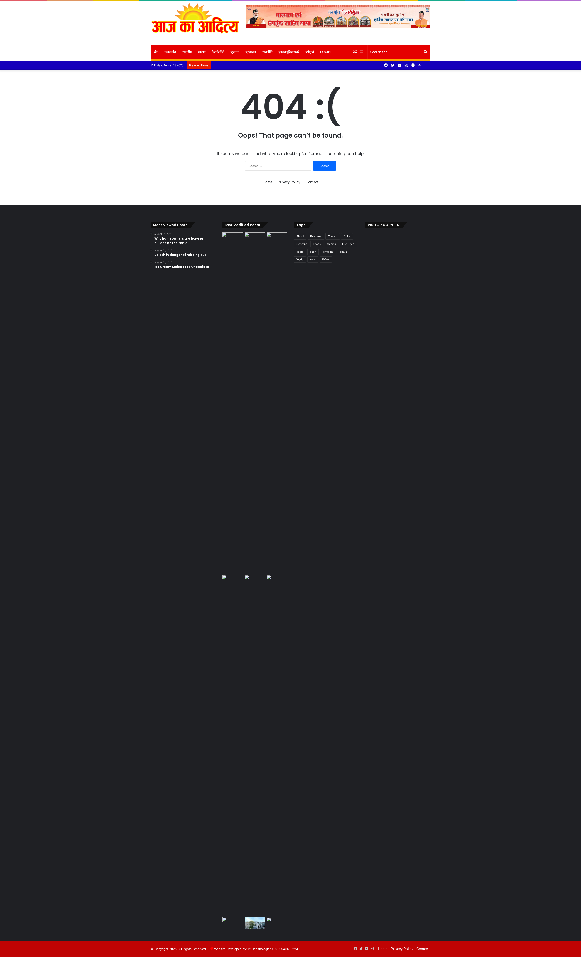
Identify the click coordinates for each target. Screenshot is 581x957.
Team (299, 251)
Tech (313, 251)
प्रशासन (251, 52)
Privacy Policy (289, 182)
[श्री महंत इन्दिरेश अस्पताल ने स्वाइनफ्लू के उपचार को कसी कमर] (255, 923)
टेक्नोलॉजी (218, 52)
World (299, 259)
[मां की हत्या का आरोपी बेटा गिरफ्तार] (277, 238)
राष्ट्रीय (187, 52)
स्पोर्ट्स (310, 52)
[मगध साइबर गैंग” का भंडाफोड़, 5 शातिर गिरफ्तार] (277, 923)
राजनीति (267, 52)
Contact (312, 182)
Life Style (348, 244)
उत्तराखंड (170, 52)
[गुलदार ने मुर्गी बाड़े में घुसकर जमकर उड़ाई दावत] (255, 402)
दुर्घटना (235, 52)
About (300, 236)
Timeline (328, 251)
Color (347, 236)
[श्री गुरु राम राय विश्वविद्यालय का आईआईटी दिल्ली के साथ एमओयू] (232, 923)
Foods (317, 244)
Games (331, 244)
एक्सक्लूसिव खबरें (289, 52)
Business (316, 236)
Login (325, 52)
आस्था (201, 52)
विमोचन (325, 259)
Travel (344, 251)
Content (301, 244)
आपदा (313, 259)
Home (267, 182)
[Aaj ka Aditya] (195, 23)
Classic (332, 236)
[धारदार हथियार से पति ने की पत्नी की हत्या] (232, 745)
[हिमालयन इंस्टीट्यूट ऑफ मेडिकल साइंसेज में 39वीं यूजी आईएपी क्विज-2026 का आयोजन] (255, 580)
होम (156, 52)
